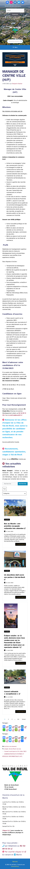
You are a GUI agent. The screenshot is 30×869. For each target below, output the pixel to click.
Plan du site (15, 861)
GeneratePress (15, 866)
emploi (6, 749)
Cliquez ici (5, 830)
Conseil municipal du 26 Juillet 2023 (15, 751)
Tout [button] (4, 489)
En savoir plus (19, 544)
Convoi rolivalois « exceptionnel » (11, 692)
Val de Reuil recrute (15, 749)
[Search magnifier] (21, 41)
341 (18, 719)
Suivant (24, 719)
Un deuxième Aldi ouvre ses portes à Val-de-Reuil (14, 576)
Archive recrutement (10, 746)
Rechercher (22, 484)
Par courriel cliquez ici (14, 851)
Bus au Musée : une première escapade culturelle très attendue (14, 525)
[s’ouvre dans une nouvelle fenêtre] (15, 508)
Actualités (7, 519)
